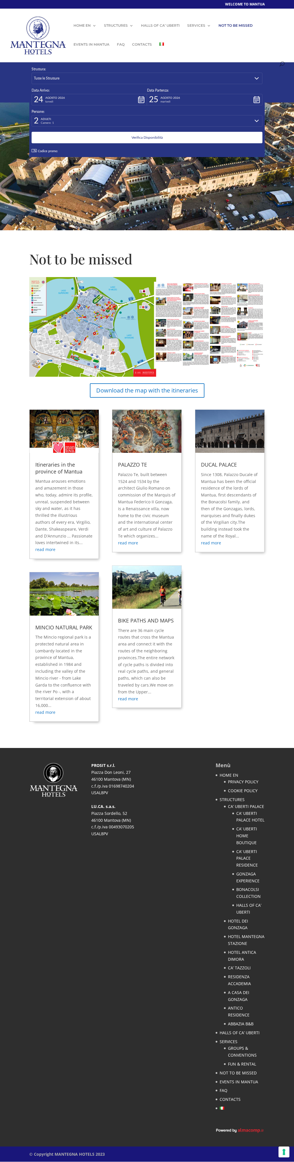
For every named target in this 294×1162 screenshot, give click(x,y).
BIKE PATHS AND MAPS (146, 620)
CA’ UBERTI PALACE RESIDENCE (247, 858)
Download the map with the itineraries (147, 390)
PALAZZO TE (132, 464)
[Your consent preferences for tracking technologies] (283, 1151)
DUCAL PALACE (219, 464)
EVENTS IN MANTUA (91, 44)
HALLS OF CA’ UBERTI (160, 26)
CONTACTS (142, 44)
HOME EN (82, 26)
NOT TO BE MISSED (235, 26)
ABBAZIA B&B (241, 1023)
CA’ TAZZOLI (239, 967)
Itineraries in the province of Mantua (58, 468)
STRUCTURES (116, 26)
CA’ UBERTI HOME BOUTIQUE (246, 835)
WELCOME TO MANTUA (245, 5)
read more (45, 549)
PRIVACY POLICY (243, 781)
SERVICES (196, 26)
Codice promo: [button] (48, 151)
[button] (147, 78)
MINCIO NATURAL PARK (63, 627)
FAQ (121, 44)
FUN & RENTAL (242, 1064)
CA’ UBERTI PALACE (246, 806)
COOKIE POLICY (243, 790)
